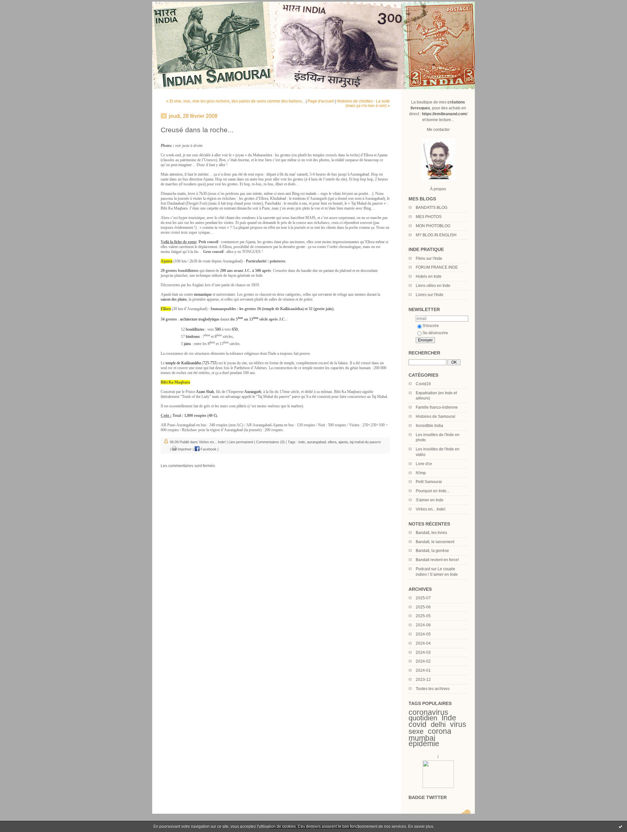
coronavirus (428, 712)
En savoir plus (420, 826)
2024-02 (423, 661)
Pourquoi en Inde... (432, 491)
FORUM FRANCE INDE (437, 267)
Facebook (208, 449)
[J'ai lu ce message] (620, 826)
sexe (416, 731)
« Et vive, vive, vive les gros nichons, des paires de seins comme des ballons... (235, 101)
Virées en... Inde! (430, 509)
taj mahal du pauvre (365, 442)
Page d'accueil (321, 101)
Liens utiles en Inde (433, 285)
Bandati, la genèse (432, 550)
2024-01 (423, 670)
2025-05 (423, 616)
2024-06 (423, 625)
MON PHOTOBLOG (433, 226)
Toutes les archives (433, 688)
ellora (332, 442)
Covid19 (423, 384)
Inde (449, 718)
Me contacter (438, 129)
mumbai (422, 738)
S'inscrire (431, 325)
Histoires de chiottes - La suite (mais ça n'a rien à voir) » (363, 103)
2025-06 (423, 607)
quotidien (423, 718)
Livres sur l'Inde (429, 294)
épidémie (424, 743)
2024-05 (423, 634)
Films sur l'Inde (429, 258)
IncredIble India (429, 425)
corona (439, 731)
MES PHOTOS (429, 216)
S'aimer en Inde (429, 500)
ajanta (343, 442)
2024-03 (423, 652)
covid (417, 724)
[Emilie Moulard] (438, 786)
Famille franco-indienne (437, 407)
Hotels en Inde (429, 276)
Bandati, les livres (431, 532)
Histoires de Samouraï (435, 416)
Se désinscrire (435, 333)
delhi (438, 724)
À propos (438, 189)
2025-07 (423, 598)
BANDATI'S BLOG (431, 207)
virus (458, 724)
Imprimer (184, 449)
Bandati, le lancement (435, 542)
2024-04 (423, 643)
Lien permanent (241, 442)
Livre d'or (424, 464)
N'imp (421, 473)
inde (301, 442)
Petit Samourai (429, 481)
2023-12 (423, 679)
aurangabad (316, 442)
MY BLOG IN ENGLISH (436, 235)
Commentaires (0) (270, 442)
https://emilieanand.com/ (444, 114)
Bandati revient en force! (437, 559)
